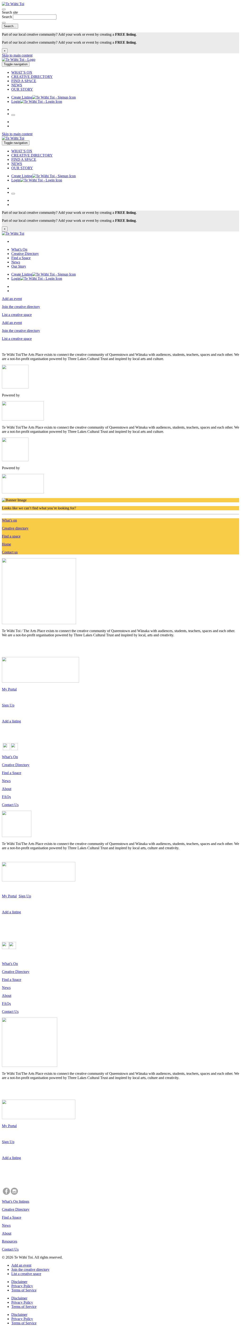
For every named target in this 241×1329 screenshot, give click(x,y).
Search (7, 17)
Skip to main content (17, 55)
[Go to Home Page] (18, 59)
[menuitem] (125, 72)
